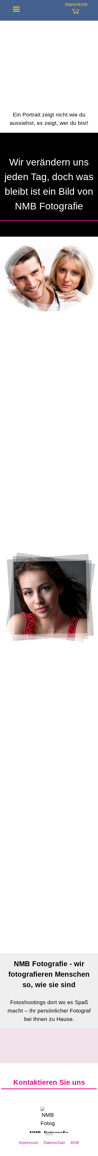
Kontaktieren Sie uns (49, 1082)
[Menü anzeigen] (16, 9)
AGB (75, 1143)
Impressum (28, 1143)
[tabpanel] (49, 119)
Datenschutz (54, 1143)
